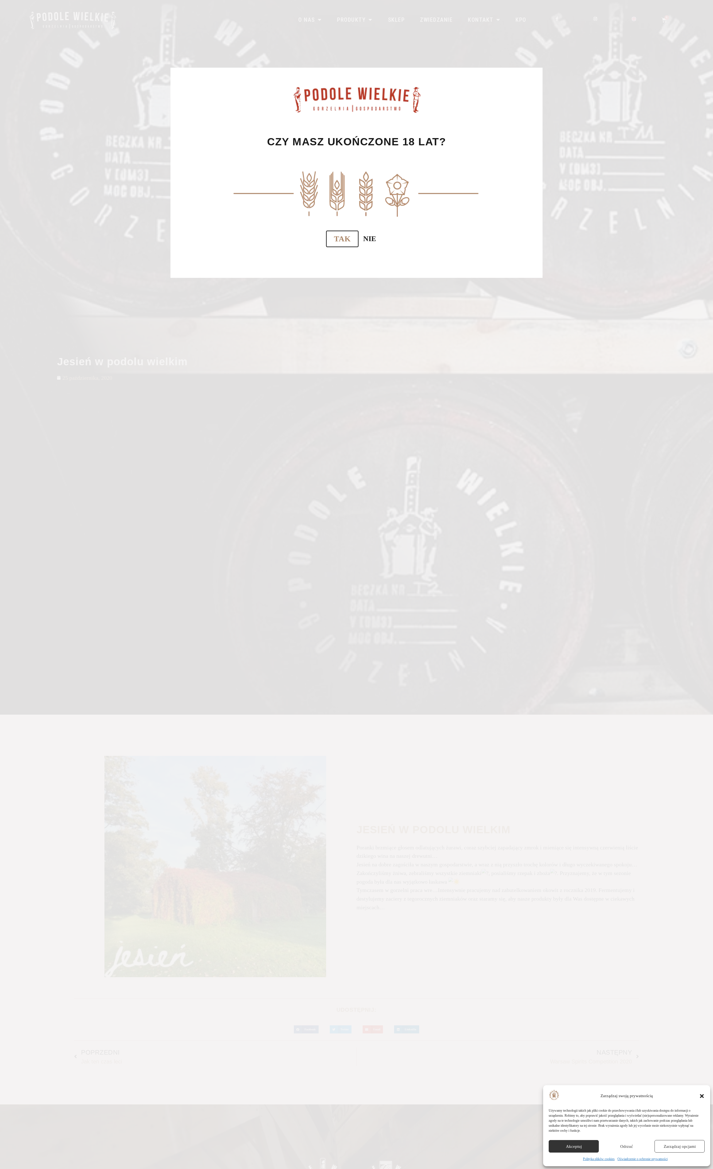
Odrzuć (626, 1146)
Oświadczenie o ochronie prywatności (642, 1159)
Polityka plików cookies (599, 1159)
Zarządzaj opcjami (680, 1146)
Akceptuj (574, 1146)
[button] (702, 1096)
